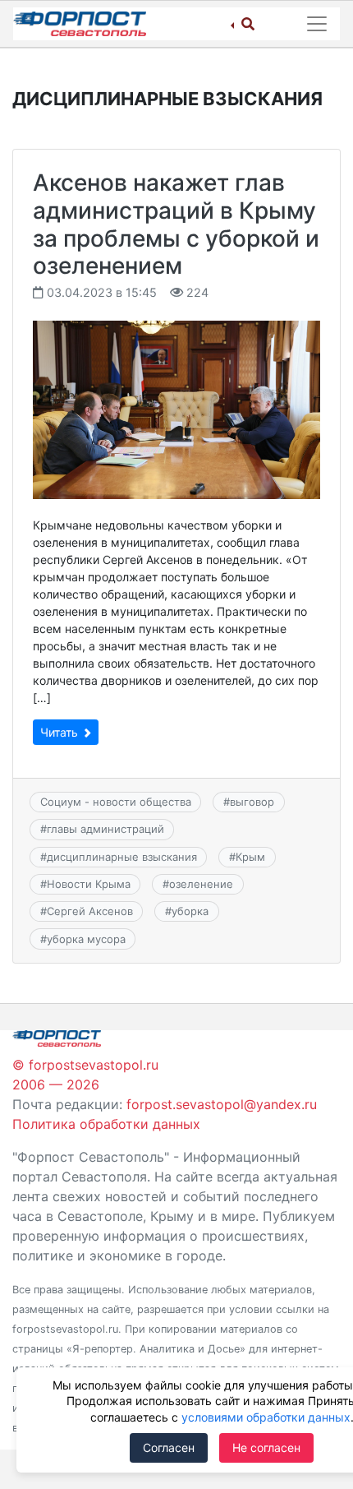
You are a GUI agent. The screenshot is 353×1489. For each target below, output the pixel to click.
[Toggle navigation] (317, 23)
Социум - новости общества (115, 801)
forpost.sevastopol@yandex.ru (221, 1104)
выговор (252, 801)
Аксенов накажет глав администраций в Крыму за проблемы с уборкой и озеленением (176, 224)
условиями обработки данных (266, 1417)
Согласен (169, 1447)
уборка (190, 911)
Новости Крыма (89, 883)
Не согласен (266, 1447)
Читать (60, 732)
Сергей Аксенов (90, 911)
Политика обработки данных (106, 1124)
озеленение (201, 883)
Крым (250, 856)
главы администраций (105, 828)
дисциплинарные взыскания (122, 856)
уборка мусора (86, 939)
